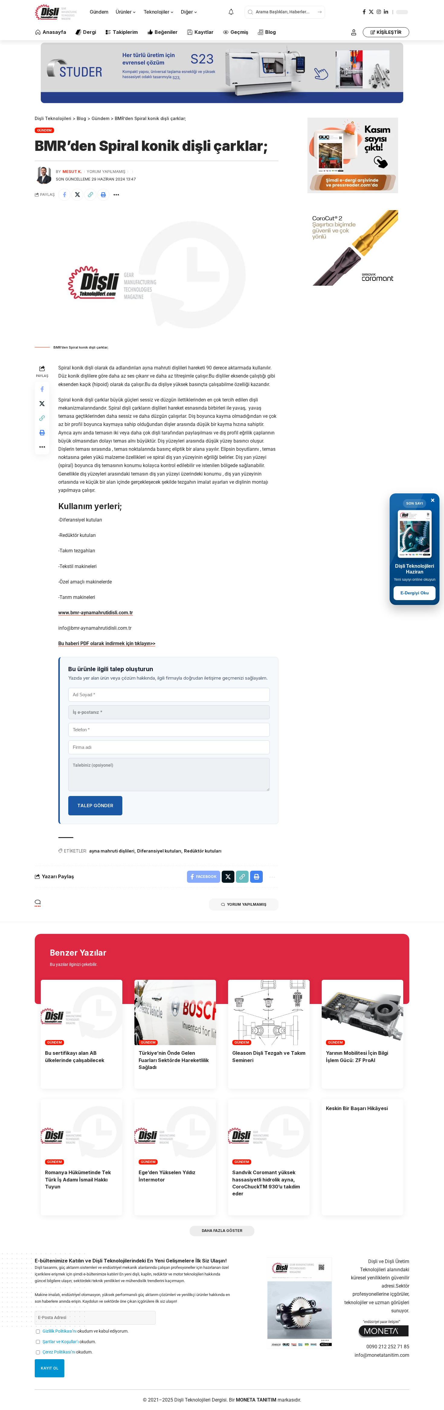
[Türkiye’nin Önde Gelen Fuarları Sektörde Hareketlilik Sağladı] (175, 1012)
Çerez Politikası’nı (59, 1352)
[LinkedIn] (386, 12)
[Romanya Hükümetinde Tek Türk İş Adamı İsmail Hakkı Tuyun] (81, 1132)
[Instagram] (378, 12)
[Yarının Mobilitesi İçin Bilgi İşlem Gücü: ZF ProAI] (362, 1012)
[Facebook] (364, 12)
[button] (354, 32)
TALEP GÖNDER (95, 805)
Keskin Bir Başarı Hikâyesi (357, 1108)
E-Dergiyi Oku (415, 592)
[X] (371, 12)
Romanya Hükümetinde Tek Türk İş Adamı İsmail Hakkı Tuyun (78, 1179)
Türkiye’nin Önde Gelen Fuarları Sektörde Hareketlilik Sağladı (174, 1060)
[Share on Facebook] (64, 195)
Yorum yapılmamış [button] (246, 904)
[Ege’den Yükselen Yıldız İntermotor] (175, 1132)
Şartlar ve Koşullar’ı (61, 1341)
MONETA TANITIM (257, 1400)
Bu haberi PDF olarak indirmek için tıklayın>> (106, 643)
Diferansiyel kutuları (159, 850)
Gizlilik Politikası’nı (59, 1331)
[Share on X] (77, 195)
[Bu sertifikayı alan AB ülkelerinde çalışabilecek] (81, 1012)
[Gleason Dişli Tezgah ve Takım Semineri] (269, 1012)
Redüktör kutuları (202, 850)
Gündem (44, 130)
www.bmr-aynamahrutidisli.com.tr (95, 613)
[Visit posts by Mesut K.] (44, 175)
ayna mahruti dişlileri (111, 850)
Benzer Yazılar (78, 952)
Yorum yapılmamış (106, 171)
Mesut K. (72, 171)
